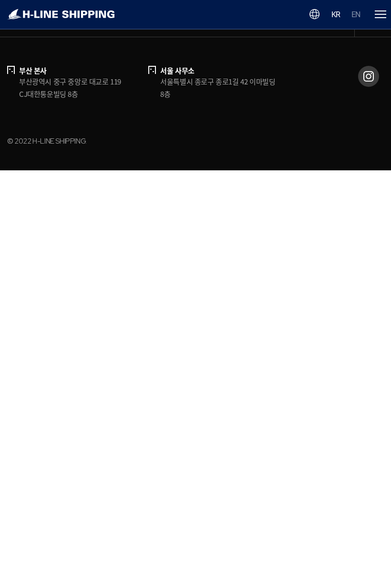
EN (355, 14)
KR (335, 14)
